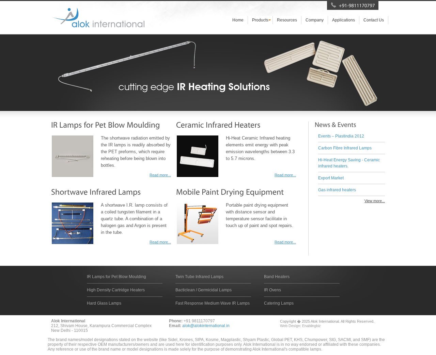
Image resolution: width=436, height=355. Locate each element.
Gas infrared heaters (337, 190)
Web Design (290, 326)
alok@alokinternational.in (206, 325)
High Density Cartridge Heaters (116, 290)
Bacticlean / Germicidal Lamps (203, 290)
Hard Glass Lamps (104, 303)
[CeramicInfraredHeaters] (218, 124)
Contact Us (373, 20)
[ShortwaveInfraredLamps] (96, 191)
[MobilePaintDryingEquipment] (230, 191)
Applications (343, 20)
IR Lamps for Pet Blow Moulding (116, 276)
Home (238, 20)
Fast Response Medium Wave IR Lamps (212, 303)
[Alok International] (97, 17)
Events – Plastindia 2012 (341, 136)
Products (260, 20)
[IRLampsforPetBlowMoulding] (105, 124)
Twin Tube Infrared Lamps (199, 276)
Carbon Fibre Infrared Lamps (345, 148)
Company (315, 20)
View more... (374, 201)
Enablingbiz (311, 326)
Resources (287, 20)
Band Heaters (277, 276)
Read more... (160, 175)
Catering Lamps (279, 303)
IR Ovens (272, 290)
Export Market (331, 178)
